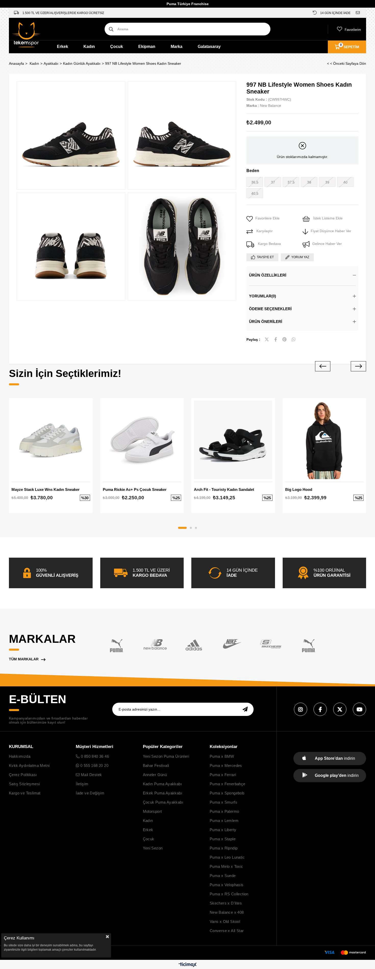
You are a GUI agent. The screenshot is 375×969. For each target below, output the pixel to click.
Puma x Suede (223, 875)
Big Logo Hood (298, 489)
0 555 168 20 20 (93, 765)
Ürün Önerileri (265, 321)
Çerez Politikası (23, 774)
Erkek (62, 46)
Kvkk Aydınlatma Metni (29, 765)
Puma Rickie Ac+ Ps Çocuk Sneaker (135, 489)
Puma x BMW (222, 756)
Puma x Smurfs (223, 802)
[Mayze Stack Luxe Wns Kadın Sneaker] (50, 440)
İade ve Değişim (90, 793)
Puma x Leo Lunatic (227, 857)
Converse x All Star (227, 930)
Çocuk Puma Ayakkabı (163, 802)
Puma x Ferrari (223, 774)
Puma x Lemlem (224, 820)
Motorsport (152, 811)
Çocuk (116, 46)
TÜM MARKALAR (24, 659)
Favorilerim (353, 30)
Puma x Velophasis (227, 885)
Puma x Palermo (224, 811)
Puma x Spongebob (227, 793)
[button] (182, 528)
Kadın (89, 46)
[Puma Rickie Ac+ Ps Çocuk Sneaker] (142, 440)
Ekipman (146, 46)
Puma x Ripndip (224, 848)
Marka (176, 46)
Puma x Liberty (223, 830)
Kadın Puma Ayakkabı (162, 784)
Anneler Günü (155, 774)
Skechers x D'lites (226, 903)
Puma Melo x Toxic (226, 866)
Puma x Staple (222, 839)
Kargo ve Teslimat (25, 793)
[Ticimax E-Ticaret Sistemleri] (188, 965)
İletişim (82, 784)
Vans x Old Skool (225, 921)
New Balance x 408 (227, 912)
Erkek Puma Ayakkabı (162, 793)
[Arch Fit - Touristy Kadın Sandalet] (233, 440)
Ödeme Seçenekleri (270, 309)
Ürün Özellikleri (267, 275)
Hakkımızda (19, 756)
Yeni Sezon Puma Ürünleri (166, 756)
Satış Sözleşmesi (24, 784)
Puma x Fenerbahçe (227, 784)
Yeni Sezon (153, 848)
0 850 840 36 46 (94, 756)
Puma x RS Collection (229, 894)
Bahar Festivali (156, 765)
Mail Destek (91, 774)
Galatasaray (209, 46)
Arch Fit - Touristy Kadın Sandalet (224, 489)
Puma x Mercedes (226, 765)
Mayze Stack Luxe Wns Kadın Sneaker (45, 489)
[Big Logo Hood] (324, 440)
